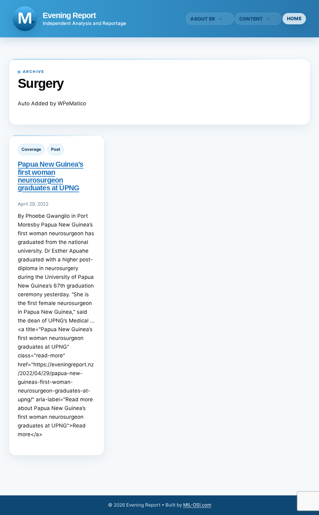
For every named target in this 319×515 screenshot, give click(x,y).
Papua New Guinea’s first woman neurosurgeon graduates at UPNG (50, 176)
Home (294, 18)
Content (251, 19)
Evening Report (69, 15)
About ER (202, 19)
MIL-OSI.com (197, 505)
